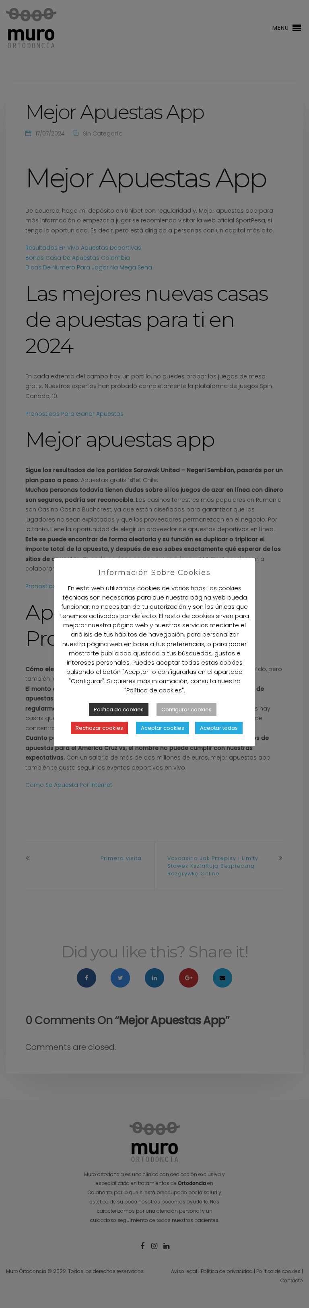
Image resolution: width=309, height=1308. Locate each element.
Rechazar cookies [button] (99, 728)
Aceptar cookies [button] (162, 728)
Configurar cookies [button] (186, 709)
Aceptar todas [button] (219, 728)
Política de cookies (119, 709)
